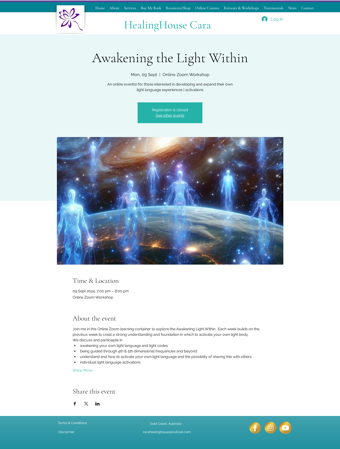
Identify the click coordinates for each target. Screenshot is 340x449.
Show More (82, 370)
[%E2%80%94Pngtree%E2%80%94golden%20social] (270, 428)
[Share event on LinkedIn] (97, 404)
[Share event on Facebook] (75, 404)
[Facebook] (255, 428)
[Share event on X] (86, 404)
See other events (170, 115)
